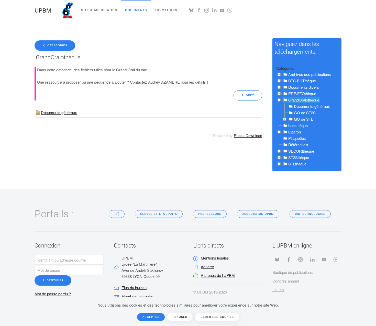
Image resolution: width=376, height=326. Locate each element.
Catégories (56, 45)
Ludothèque (298, 125)
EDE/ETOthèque (302, 93)
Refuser (180, 317)
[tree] (307, 119)
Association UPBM (258, 214)
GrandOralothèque (303, 100)
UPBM (43, 10)
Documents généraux (59, 112)
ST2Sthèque (298, 157)
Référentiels (298, 144)
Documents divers (303, 87)
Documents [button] (136, 10)
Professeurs (209, 214)
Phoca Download (248, 135)
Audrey (247, 95)
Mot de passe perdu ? (53, 293)
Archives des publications (309, 74)
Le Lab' (278, 289)
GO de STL (303, 119)
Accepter (150, 317)
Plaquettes (297, 138)
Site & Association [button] (99, 10)
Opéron (294, 131)
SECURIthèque (301, 151)
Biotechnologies (310, 214)
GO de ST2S (305, 112)
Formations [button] (166, 10)
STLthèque (297, 163)
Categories (285, 68)
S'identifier (52, 280)
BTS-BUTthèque (302, 80)
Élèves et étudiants (158, 214)
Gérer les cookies (217, 317)
